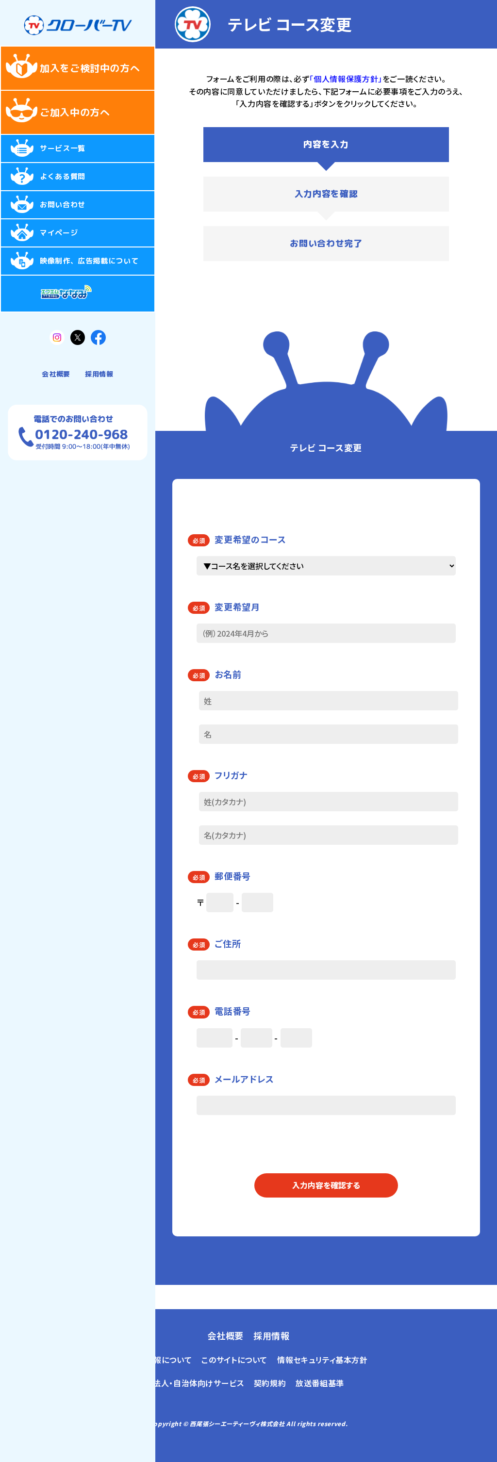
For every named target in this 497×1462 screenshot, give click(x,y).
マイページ (59, 233)
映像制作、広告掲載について (89, 261)
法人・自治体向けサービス (198, 1383)
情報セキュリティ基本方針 (322, 1359)
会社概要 (56, 373)
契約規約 (270, 1383)
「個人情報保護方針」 (345, 78)
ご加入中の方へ (75, 112)
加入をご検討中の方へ (90, 68)
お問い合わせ (62, 204)
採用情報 (99, 373)
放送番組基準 (320, 1383)
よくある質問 (62, 176)
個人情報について (160, 1359)
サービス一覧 (62, 148)
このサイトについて (234, 1359)
